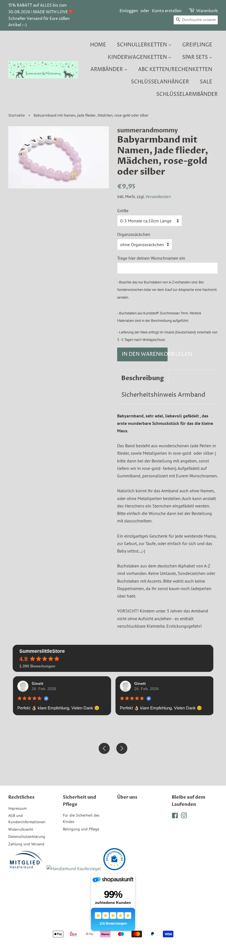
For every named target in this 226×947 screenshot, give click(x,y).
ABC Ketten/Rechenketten (175, 69)
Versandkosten (158, 196)
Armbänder (107, 69)
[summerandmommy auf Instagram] (184, 816)
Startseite (16, 115)
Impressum (17, 808)
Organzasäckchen (133, 234)
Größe (122, 210)
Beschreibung (142, 378)
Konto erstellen (167, 11)
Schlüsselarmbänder (187, 94)
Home (98, 44)
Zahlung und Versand (26, 843)
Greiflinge (197, 44)
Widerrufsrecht (20, 829)
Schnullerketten (142, 44)
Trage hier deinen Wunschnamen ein (151, 258)
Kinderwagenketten (138, 57)
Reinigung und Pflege (81, 829)
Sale (206, 81)
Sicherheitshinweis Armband (163, 395)
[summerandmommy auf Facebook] (175, 816)
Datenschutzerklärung (26, 836)
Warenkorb (207, 11)
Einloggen (129, 11)
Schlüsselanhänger (160, 81)
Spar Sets (195, 57)
